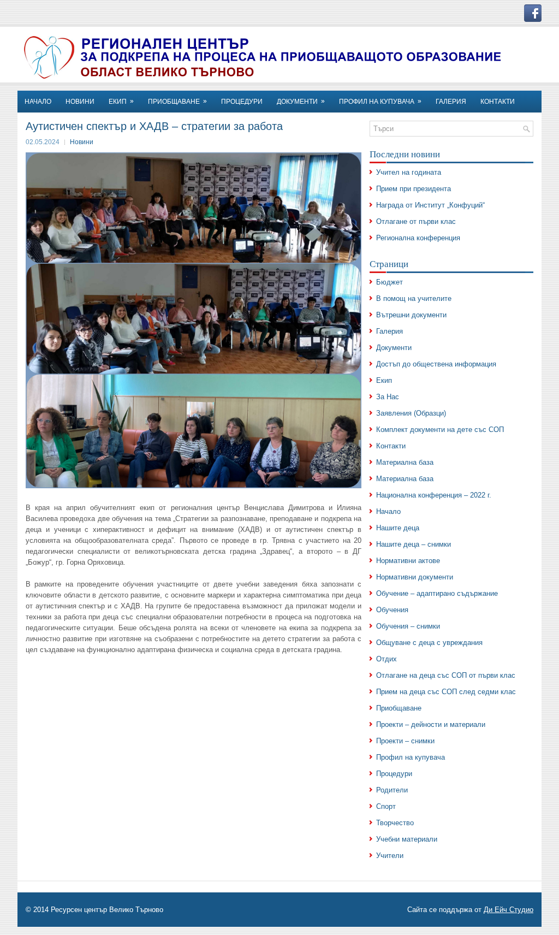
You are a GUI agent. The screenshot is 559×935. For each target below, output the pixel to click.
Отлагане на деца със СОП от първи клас (445, 675)
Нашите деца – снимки (413, 544)
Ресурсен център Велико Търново (107, 910)
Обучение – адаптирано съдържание (437, 593)
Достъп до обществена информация (436, 364)
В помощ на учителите (413, 298)
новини (80, 101)
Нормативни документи (414, 577)
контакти (497, 101)
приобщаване (177, 101)
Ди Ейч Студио (508, 910)
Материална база (404, 462)
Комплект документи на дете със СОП (440, 429)
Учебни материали (406, 839)
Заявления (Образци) (411, 413)
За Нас (387, 397)
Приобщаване (398, 708)
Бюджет (389, 282)
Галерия (451, 101)
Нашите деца (397, 528)
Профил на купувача (380, 101)
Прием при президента (413, 189)
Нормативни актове (408, 561)
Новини (81, 142)
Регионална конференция (418, 238)
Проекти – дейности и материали (430, 724)
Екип (384, 380)
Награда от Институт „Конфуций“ (430, 205)
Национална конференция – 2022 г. (433, 495)
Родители (392, 790)
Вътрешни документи (411, 315)
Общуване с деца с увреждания (429, 642)
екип (121, 101)
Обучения (392, 610)
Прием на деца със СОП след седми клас (446, 692)
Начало (388, 511)
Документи (301, 101)
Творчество (395, 823)
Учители (389, 855)
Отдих (386, 659)
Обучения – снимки (408, 626)
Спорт (386, 806)
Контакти (391, 446)
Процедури (242, 101)
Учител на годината (408, 172)
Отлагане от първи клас (416, 221)
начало (38, 101)
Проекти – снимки (405, 741)
